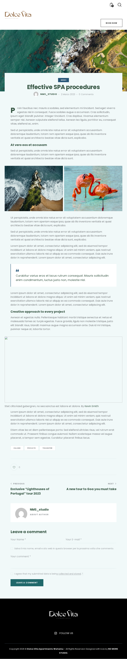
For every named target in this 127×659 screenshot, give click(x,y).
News (63, 80)
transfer (47, 448)
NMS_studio (39, 510)
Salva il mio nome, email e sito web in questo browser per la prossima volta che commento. (64, 548)
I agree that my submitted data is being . (48, 573)
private (31, 448)
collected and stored (69, 574)
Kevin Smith (92, 406)
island (17, 448)
